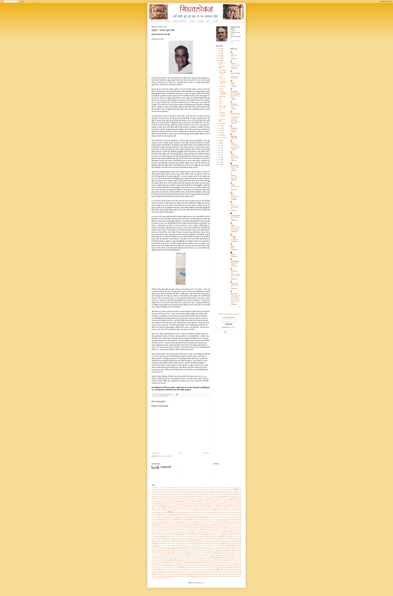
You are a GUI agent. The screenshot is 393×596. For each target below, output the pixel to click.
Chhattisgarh (210, 487)
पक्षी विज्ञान (226, 531)
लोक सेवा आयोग (178, 560)
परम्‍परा (210, 533)
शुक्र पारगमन (184, 566)
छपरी (241, 512)
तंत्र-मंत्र (198, 522)
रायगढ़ (210, 557)
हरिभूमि (195, 576)
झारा (158, 517)
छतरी (166, 512)
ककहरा (173, 499)
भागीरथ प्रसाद (182, 545)
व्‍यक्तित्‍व (169, 564)
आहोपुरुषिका (197, 496)
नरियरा (186, 528)
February (222, 137)
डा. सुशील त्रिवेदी (157, 519)
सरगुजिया (221, 569)
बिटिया (237, 541)
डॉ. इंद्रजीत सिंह (188, 519)
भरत (165, 545)
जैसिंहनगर (235, 516)
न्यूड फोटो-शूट (212, 529)
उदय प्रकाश (198, 498)
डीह (178, 519)
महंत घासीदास (166, 548)
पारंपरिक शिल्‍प (178, 534)
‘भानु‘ (177, 487)
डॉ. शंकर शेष (172, 522)
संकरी (166, 567)
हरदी (186, 576)
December (222, 62)
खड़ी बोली (160, 506)
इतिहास (221, 496)
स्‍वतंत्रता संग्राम (221, 574)
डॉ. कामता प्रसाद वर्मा (196, 519)
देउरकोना (158, 526)
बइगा (194, 540)
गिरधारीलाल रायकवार (183, 508)
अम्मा (220, 104)
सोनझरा (153, 574)
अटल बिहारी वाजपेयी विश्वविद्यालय (188, 491)
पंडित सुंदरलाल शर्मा (173, 533)
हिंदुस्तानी (231, 576)
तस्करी (217, 522)
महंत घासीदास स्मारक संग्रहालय (176, 548)
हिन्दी (234, 576)
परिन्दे (220, 533)
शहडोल (216, 564)
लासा (223, 559)
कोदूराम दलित (192, 505)
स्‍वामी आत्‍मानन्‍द (163, 576)
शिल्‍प (156, 566)
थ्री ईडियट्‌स (195, 524)
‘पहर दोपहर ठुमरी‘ (169, 487)
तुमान (158, 524)
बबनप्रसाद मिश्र (157, 541)
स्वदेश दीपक (236, 574)
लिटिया (233, 559)
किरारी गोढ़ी (175, 503)
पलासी (240, 533)
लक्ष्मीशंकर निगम (201, 559)
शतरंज (190, 564)
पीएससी (206, 534)
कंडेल (178, 499)
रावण (226, 557)
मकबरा (169, 547)
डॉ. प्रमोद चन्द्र (177, 521)
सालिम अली (215, 571)
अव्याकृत (171, 494)
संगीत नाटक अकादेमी (176, 567)
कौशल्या (223, 505)
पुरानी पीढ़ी (233, 534)
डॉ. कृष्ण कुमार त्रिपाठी (219, 519)
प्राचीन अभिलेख (197, 538)
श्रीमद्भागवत (236, 566)
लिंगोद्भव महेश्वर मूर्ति (228, 559)
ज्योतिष (156, 517)
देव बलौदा (162, 526)
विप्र (198, 562)
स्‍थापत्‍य (201, 574)
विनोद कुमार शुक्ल (193, 562)
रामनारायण (240, 555)
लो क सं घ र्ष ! (234, 293)
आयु (166, 496)
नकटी (232, 526)
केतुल (240, 503)
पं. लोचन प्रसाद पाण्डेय (189, 531)
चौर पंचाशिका (162, 512)
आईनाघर (206, 494)
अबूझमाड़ (159, 492)
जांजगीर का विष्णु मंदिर (165, 516)
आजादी (228, 494)
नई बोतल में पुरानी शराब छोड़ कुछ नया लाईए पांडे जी (235, 276)
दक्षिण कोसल (203, 524)
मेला (185, 552)
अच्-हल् (166, 491)
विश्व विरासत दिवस (229, 562)
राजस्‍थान (240, 553)
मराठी (158, 548)
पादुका (167, 534)
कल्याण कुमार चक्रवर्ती (175, 501)
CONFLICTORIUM (225, 487)
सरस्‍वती (230, 569)
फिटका (167, 540)
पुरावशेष (236, 534)
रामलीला (170, 557)
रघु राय (158, 553)
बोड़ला (218, 543)
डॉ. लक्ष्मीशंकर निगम (158, 522)
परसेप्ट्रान (217, 533)
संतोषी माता (236, 567)
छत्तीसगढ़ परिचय (185, 512)
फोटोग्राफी (187, 540)
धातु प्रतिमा (211, 526)
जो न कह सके (234, 104)
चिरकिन (226, 510)
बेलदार (191, 543)
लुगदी (160, 560)
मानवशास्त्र (160, 550)
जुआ (206, 516)
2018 (219, 145)
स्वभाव (152, 576)
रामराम (165, 557)
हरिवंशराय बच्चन (200, 576)
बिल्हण (165, 543)
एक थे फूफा (214, 498)
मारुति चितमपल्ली (166, 550)
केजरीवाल (237, 503)
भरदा (170, 545)
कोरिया (201, 505)
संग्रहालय (182, 567)
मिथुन (188, 550)
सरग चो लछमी (222, 96)
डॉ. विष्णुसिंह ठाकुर (165, 522)
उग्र (181, 498)
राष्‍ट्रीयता (157, 559)
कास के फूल (233, 84)
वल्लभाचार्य (218, 560)
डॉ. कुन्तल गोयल (203, 519)
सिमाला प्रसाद (236, 571)
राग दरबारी (220, 553)
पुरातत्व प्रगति (228, 534)
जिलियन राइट (181, 516)
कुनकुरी (190, 503)
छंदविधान (237, 512)
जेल (221, 516)
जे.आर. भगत (215, 516)
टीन (171, 517)
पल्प (152, 534)
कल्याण (169, 501)
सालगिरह (210, 571)
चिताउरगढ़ (219, 510)
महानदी (196, 548)
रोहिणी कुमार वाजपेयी (190, 559)
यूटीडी (225, 552)
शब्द (197, 564)
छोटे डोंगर (168, 514)
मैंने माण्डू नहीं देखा (203, 552)
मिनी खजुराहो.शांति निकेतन (205, 550)
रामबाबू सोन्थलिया (154, 557)
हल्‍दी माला (216, 576)
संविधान (159, 571)
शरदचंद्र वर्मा (210, 564)
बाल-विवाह (209, 541)
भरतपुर (168, 545)
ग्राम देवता (163, 510)
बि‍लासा (158, 543)
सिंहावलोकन (153, 572)
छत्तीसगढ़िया (208, 512)
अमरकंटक (177, 492)
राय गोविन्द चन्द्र (206, 557)
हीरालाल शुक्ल (159, 578)
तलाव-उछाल (213, 522)
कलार (166, 501)
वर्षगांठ (215, 560)
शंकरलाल (184, 564)
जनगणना (216, 514)
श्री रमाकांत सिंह (196, 566)
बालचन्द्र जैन (224, 542)
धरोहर (203, 526)
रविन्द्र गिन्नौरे (183, 553)
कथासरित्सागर (200, 499)
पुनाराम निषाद (219, 534)
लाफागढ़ (215, 559)
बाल (206, 541)
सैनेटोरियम (238, 572)
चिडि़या (215, 510)
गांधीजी (162, 508)
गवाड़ (241, 506)
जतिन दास (201, 514)
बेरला (185, 543)
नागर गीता (215, 528)
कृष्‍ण (225, 503)
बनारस (236, 540)
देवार (176, 526)
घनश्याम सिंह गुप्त (173, 510)
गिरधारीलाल (177, 508)
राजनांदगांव (232, 553)
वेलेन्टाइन (162, 564)
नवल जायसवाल (206, 528)
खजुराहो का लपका (154, 506)
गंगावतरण (208, 506)
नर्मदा (196, 528)
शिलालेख (153, 566)
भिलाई (232, 545)
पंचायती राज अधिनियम (235, 531)
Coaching (215, 487)
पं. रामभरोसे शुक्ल (167, 531)
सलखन (155, 571)
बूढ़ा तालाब (169, 543)
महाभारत (199, 548)
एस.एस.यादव (161, 499)
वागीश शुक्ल (236, 560)
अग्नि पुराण (159, 491)
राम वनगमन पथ (202, 555)
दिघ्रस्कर (228, 524)
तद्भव (201, 522)
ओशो (171, 499)
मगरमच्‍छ (176, 547)
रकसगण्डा (240, 552)
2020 (219, 140)
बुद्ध (166, 543)
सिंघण (228, 571)
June (220, 128)
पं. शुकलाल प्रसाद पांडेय (207, 531)
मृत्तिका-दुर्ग (169, 552)
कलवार (155, 501)
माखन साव (225, 548)
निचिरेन (165, 529)
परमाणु (207, 533)
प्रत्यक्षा (240, 536)
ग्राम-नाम (167, 510)
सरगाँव (212, 569)
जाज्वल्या (177, 516)
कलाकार (158, 501)
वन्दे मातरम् (208, 560)
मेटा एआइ (176, 552)
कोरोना (204, 505)
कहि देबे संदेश (218, 501)
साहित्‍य (219, 571)
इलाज (240, 496)
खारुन (166, 506)
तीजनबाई (153, 524)
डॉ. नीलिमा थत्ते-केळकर (169, 521)
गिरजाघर (172, 508)
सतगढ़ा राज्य (216, 567)
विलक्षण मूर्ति (213, 562)
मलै (160, 548)
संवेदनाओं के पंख (234, 284)
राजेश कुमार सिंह (177, 555)
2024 (219, 53)
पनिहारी (204, 533)
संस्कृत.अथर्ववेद (174, 571)
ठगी (185, 517)
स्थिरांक (205, 574)
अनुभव (232, 154)
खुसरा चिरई (185, 506)
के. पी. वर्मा (233, 503)
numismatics (181, 489)
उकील (179, 498)
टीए (170, 517)
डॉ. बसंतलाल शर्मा (183, 521)
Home (152, 21)
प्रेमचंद (229, 538)
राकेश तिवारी (215, 553)
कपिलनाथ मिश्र (210, 499)
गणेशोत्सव (224, 506)
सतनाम (220, 567)
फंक (152, 540)
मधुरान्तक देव (205, 547)
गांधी (152, 508)
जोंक (238, 516)
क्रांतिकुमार (227, 505)
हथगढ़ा (176, 576)
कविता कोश (197, 501)
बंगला (206, 540)
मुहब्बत (163, 552)
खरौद (164, 506)
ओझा (168, 499)
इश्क (162, 498)
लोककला (186, 560)
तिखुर (232, 522)
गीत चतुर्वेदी (190, 508)
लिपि (152, 560)
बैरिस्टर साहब (211, 543)
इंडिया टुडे (217, 496)
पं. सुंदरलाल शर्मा (215, 531)
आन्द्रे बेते (157, 496)
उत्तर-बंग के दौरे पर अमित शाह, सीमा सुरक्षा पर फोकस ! (235, 157)
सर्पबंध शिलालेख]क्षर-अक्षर (237, 569)
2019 (219, 143)
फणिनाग (154, 540)
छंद (235, 512)
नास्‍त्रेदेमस (161, 529)
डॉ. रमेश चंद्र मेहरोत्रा (222, 521)
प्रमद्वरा (169, 538)
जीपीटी (199, 516)
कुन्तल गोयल (194, 503)
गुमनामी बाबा (201, 508)
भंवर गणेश (174, 545)
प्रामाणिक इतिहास (222, 538)
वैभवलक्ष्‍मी (166, 564)
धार (223, 526)
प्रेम (226, 538)
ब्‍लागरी (155, 545)
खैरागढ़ (203, 506)
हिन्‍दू (236, 576)
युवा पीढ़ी (222, 552)
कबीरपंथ (220, 499)
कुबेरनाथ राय (201, 503)
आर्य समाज (171, 496)
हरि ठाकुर (191, 576)
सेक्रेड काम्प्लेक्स (232, 572)
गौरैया (160, 510)
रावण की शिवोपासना (230, 557)
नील (187, 529)
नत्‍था (241, 526)
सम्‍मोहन (199, 569)
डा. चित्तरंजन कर (216, 517)
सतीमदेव (225, 567)
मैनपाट (198, 552)
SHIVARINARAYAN (195, 489)
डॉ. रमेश (216, 521)
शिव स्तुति (233, 248)
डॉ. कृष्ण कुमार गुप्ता (210, 519)
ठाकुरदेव (205, 517)
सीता (157, 572)
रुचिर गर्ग (167, 559)
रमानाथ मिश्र (178, 553)
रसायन (201, 553)
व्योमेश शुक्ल (179, 564)
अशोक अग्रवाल (176, 494)
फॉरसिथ (183, 540)
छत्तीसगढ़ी (213, 512)
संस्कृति (178, 571)
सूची (225, 572)
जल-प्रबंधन (236, 514)
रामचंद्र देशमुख (225, 555)
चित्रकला (222, 510)
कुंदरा (188, 503)
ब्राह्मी (238, 543)
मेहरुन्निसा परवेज (194, 552)
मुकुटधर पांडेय (228, 550)
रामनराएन (221, 89)
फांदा (159, 540)
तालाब (230, 522)
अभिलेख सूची (222, 112)
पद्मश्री (201, 533)
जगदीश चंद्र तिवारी (178, 514)
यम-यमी (211, 552)
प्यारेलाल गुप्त (181, 536)
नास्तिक (157, 529)
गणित (219, 506)
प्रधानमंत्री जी (154, 538)
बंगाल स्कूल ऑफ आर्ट (211, 540)
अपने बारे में (160, 21)
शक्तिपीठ (187, 564)
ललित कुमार (209, 559)
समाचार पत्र (189, 569)
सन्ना (171, 569)
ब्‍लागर (152, 545)
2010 (219, 164)
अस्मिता (190, 494)
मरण (154, 548)
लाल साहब (220, 559)
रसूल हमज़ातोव (205, 553)
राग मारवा (224, 553)
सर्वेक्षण (152, 571)
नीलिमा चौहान (194, 529)
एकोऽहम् (233, 185)
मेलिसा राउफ (188, 552)
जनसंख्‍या (219, 514)
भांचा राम (187, 545)
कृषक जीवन (222, 503)
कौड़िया (220, 505)
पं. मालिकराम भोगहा (236, 529)
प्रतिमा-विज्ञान (214, 536)
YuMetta (227, 489)
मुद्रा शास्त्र (237, 550)
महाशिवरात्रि (209, 548)
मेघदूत (173, 552)
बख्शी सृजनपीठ (198, 540)
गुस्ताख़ (232, 225)
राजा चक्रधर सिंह (158, 555)
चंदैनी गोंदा (197, 510)
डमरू (211, 517)
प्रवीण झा (172, 538)
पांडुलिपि (164, 534)
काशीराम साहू (168, 503)
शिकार (234, 564)
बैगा (201, 543)
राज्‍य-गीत (182, 555)
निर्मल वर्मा (184, 529)
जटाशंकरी (194, 514)
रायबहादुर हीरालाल (218, 557)
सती (223, 567)
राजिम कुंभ (167, 555)
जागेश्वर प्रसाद (222, 86)
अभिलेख (168, 492)
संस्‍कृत (169, 571)
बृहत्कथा (173, 543)
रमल (175, 553)
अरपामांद (219, 492)
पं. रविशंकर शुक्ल (160, 531)
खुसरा (182, 506)
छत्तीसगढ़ (170, 512)
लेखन (167, 560)
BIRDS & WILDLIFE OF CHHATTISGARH (197, 487)
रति (170, 553)
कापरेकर (238, 501)
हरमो (188, 576)
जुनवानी (210, 516)
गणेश (220, 110)
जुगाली (232, 194)
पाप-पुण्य (170, 534)
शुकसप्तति (180, 566)
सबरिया (175, 569)
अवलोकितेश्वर (166, 494)
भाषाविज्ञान (229, 545)
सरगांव (214, 569)
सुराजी (220, 99)
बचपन (219, 540)
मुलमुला (157, 552)
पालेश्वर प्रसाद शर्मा (192, 534)
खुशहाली (178, 506)
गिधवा (167, 508)
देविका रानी (179, 526)
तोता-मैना (176, 524)
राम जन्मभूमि (192, 555)
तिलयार (240, 522)
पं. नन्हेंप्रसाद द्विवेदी (229, 529)
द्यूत (197, 526)
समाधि (197, 569)
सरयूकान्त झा (226, 569)
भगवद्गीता (159, 545)
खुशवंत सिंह (175, 506)
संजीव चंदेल (200, 567)
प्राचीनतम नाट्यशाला (215, 538)
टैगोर (179, 517)
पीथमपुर (209, 534)
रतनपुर (167, 554)
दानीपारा (224, 524)
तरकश (232, 143)
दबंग (222, 524)
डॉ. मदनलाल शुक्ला (210, 521)
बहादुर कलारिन (178, 541)
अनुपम (216, 491)
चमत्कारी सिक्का (210, 510)
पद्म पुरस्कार (197, 533)
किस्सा (179, 503)
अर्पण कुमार (240, 492)
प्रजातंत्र (189, 536)
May (220, 130)
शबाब (195, 564)
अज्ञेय (181, 491)
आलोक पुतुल (176, 496)
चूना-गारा (235, 510)
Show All (240, 306)
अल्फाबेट (156, 494)
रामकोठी (217, 555)
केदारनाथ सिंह (162, 505)
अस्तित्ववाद (187, 494)
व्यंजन (173, 564)
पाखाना (157, 534)
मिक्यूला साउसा (181, 550)
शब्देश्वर (202, 564)
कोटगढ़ (220, 76)
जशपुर (240, 514)
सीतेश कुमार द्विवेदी (169, 572)
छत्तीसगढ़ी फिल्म (231, 512)
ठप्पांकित (187, 517)
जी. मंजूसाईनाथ (187, 516)
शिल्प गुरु (158, 566)
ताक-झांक (220, 522)
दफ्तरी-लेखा (219, 524)
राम (188, 555)
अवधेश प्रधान (161, 494)
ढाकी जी (191, 522)
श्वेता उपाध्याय (161, 567)
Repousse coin (187, 489)
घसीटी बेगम (181, 510)
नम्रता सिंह (179, 528)
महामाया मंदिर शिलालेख (222, 115)
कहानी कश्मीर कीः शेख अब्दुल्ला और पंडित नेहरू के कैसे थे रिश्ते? (235, 228)
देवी (182, 526)
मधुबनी (201, 547)
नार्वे (155, 529)
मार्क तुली (171, 550)
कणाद (181, 499)
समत (181, 569)
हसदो (219, 576)
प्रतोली (237, 536)
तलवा (209, 522)
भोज (241, 545)
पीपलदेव (212, 534)
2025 (219, 51)
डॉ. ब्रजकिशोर (190, 521)
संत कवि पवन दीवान (206, 567)
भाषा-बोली (225, 545)
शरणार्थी (205, 564)
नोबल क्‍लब (207, 529)
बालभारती (229, 541)
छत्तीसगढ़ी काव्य (218, 512)
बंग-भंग (203, 540)
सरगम (209, 569)
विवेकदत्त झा (217, 562)
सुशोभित (215, 572)
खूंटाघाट (189, 506)
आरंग (168, 496)
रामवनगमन (175, 557)
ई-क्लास (168, 498)
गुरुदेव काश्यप (222, 508)
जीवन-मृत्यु (202, 516)
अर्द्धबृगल (235, 492)
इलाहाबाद (153, 498)
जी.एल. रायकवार (194, 516)
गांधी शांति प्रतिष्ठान (157, 508)
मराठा (156, 548)
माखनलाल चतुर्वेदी (230, 548)
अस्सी (194, 494)
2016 (219, 150)
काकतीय (222, 501)
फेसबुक (180, 540)
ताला (227, 522)
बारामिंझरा (203, 541)
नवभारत (201, 528)
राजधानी (228, 553)
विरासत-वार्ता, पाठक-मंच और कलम (223, 82)
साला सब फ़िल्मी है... (235, 261)
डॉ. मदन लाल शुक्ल (203, 521)
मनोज (232, 54)
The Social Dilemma (213, 489)
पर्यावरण (235, 533)
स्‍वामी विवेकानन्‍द (169, 576)
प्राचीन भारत (202, 538)
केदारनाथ (157, 505)
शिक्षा (237, 564)
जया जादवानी (231, 514)
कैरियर (177, 505)
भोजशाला (153, 547)
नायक (233, 528)
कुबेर (198, 503)
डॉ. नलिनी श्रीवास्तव (161, 521)
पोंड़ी (173, 536)
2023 (219, 56)
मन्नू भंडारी (237, 547)
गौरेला (158, 510)
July (220, 125)
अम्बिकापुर (206, 492)
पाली (188, 534)
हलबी (206, 576)
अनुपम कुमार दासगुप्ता (226, 491)
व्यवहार (175, 564)
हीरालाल (155, 578)
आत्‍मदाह (232, 494)
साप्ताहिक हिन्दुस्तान (201, 571)
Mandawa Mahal (171, 489)
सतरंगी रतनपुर (222, 78)
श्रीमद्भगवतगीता (231, 566)
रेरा (181, 559)
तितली (235, 522)
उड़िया (183, 498)
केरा (166, 505)
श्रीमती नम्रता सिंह (224, 566)
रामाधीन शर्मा (185, 557)
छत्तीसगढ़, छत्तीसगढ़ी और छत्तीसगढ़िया (223, 93)
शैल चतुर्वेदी (191, 566)
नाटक (226, 528)
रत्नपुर (172, 553)
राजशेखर (236, 553)
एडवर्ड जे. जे (226, 498)
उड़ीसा (186, 498)
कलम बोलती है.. (234, 91)
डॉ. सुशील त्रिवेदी (178, 522)
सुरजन (198, 572)
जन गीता (204, 514)
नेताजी (199, 529)
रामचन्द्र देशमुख (231, 555)
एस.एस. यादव (156, 499)
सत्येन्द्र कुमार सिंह (164, 396)
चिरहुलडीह (230, 510)
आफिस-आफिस (162, 496)
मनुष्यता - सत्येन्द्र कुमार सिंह (223, 106)
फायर (162, 540)
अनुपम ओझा (220, 491)
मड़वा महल (185, 547)
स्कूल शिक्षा (198, 574)
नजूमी (238, 526)
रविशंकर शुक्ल (189, 553)
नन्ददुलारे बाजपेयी (171, 528)
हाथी (221, 576)
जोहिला (240, 516)
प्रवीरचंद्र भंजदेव (177, 538)
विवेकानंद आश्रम (223, 562)
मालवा (177, 550)
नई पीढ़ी (229, 526)
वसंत (222, 560)
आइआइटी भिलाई (201, 494)
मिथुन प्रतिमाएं (197, 550)
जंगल (189, 514)
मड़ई (182, 547)
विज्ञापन (178, 562)
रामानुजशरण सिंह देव (191, 557)
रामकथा (213, 555)
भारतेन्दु (198, 545)
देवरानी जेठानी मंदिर (171, 526)
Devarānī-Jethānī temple (236, 487)
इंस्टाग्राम (165, 498)
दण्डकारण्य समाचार (209, 524)
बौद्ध (224, 543)
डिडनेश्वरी (162, 519)
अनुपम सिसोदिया (234, 491)
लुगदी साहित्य (163, 560)
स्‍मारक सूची (200, 21)
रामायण (196, 557)
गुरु (204, 508)
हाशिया (226, 576)
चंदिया (194, 510)
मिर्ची (211, 550)
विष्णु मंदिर (235, 562)
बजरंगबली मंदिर (226, 540)
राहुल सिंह (164, 559)
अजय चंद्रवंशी (171, 491)
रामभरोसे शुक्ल (160, 557)
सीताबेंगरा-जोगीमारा (162, 572)
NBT (177, 489)
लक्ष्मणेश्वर (196, 559)
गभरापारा (231, 506)
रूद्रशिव (175, 559)
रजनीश (164, 553)
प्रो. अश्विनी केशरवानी (237, 538)
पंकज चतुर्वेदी (221, 531)
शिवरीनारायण (169, 566)
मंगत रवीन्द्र (173, 547)
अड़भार (196, 491)
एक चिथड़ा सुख (209, 498)
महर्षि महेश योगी (192, 548)
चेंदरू (241, 510)
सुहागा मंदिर (222, 572)
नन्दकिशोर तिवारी (165, 528)
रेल (182, 559)
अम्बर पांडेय (202, 492)
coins (219, 487)
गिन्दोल (169, 508)
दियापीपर (240, 524)
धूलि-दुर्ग (226, 526)
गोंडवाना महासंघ (236, 508)
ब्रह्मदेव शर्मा (234, 543)
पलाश (238, 533)
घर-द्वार (177, 510)
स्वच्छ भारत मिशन (215, 574)
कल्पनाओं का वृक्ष (234, 165)
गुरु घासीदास (217, 508)
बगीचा (216, 540)
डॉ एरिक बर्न (182, 519)
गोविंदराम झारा (153, 510)
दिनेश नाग (232, 524)
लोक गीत (172, 560)
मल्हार (162, 548)
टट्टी (161, 517)
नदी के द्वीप (155, 528)
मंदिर (193, 547)
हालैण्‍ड (223, 576)
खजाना (237, 505)
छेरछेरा (165, 514)
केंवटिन (170, 505)
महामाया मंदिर (204, 548)
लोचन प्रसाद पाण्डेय (199, 560)
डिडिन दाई (167, 519)
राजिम (163, 555)
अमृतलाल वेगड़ (187, 492)
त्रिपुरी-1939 (181, 524)
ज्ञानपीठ (152, 517)
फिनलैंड (170, 540)
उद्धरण (208, 21)
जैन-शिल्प (231, 516)
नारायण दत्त (236, 528)
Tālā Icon (206, 489)
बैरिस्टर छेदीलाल (206, 543)
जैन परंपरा (227, 516)
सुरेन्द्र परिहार (201, 572)
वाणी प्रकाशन (153, 562)
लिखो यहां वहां (234, 136)
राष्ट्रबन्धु (153, 559)
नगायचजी (235, 526)
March (221, 135)
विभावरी (204, 562)
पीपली (216, 534)
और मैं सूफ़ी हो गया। (235, 239)
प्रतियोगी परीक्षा (221, 536)
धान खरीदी (221, 526)
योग (235, 552)
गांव (165, 508)
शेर (188, 566)
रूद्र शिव (171, 559)
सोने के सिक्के (169, 574)
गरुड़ (238, 506)
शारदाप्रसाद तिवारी (226, 564)
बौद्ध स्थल (227, 543)
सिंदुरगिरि (231, 571)
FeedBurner (232, 327)
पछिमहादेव (153, 533)
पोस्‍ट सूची (215, 21)
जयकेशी (227, 514)
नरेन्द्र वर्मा (192, 528)
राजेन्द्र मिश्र (171, 555)
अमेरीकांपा (197, 492)
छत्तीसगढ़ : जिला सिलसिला (179, 21)
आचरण (218, 494)
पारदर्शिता (173, 534)
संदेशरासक (163, 569)
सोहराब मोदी (191, 574)
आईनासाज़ (210, 494)
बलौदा (169, 541)
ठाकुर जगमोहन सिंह (200, 517)
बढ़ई (233, 540)
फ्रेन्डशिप (191, 540)
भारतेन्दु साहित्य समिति (209, 545)
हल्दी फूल (212, 576)
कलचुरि (230, 499)
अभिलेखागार (173, 492)
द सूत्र (199, 524)
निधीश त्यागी (169, 529)
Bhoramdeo (184, 487)
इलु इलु (159, 498)
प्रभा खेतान (165, 538)
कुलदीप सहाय (212, 503)
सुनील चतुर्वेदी (184, 572)
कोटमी (185, 505)
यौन (237, 552)
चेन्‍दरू (152, 512)
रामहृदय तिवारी (179, 557)
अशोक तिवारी (182, 494)
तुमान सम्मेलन (162, 524)
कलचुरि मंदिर (234, 499)
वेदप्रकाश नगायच (156, 564)
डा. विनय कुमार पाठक (232, 517)
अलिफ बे (153, 494)
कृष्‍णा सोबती (229, 503)
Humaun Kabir (158, 489)
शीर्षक (173, 566)
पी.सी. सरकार (201, 534)
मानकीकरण (156, 550)
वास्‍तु (158, 562)
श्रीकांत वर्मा (207, 566)
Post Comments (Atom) (165, 456)
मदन (191, 547)
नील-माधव (190, 529)
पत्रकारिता (192, 533)
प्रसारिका (186, 538)
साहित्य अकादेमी (224, 571)
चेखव (238, 510)
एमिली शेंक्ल (236, 498)
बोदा (220, 543)
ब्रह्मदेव (230, 543)
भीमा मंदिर (235, 545)
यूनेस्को (233, 552)
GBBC (152, 489)
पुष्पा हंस (159, 536)
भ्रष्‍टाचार (166, 547)
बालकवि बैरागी (213, 541)
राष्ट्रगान (236, 557)
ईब (172, 498)
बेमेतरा (183, 543)
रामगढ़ (220, 555)
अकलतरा (158, 396)
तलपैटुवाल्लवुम (205, 522)
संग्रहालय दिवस (188, 567)
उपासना (204, 498)
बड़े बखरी (230, 540)
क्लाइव (234, 505)
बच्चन (221, 540)
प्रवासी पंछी (233, 129)
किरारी (172, 503)
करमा (227, 499)
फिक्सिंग (164, 540)
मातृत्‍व (237, 548)
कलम (238, 499)
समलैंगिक (184, 569)
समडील (178, 569)
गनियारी (227, 506)
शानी (222, 564)
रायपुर (213, 557)
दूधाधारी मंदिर (153, 526)
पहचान (154, 534)
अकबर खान (231, 489)
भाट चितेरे (191, 545)
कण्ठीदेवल (184, 499)
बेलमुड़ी (199, 543)
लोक (170, 560)
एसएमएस (165, 499)
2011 (219, 162)
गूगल (230, 508)
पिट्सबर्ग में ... (234, 175)
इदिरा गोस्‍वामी (231, 496)
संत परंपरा (212, 567)
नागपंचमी (211, 528)
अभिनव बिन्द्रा (164, 492)
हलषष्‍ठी (208, 576)
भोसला (162, 547)
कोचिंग (180, 505)
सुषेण (218, 572)
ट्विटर (183, 517)
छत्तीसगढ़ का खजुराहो (178, 512)
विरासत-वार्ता (208, 562)
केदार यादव (153, 505)
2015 (219, 152)
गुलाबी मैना (227, 508)
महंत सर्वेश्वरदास (186, 548)
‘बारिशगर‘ (174, 487)
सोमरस (174, 574)
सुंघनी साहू (180, 572)
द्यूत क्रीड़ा (200, 526)
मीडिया (217, 550)
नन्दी (176, 528)
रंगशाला (155, 553)
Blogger (202, 583)
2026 (219, 48)
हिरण (238, 576)
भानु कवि (194, 545)
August (221, 123)
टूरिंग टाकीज (175, 517)
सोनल (156, 574)
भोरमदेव (156, 547)
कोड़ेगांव (188, 505)
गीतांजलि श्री (194, 508)
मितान (185, 550)
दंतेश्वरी (214, 524)
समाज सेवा (193, 569)
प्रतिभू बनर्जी (205, 536)
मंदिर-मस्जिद (196, 547)
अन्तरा (238, 491)
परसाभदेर (213, 533)
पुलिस (156, 536)
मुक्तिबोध (233, 550)
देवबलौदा (165, 526)
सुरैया (213, 572)
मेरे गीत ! (233, 254)
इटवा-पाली (201, 496)
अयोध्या (212, 492)
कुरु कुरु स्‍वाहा (207, 503)
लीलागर (157, 560)
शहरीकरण (219, 564)
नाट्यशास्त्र (229, 528)
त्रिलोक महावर (186, 524)
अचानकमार (163, 491)
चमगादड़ (205, 510)
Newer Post (155, 453)
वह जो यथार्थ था (231, 560)
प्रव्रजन (182, 538)
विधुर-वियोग (188, 562)
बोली (222, 543)
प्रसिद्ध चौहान (190, 538)
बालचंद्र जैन (218, 541)
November (222, 66)
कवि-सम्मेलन (189, 501)
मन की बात (214, 547)
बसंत (171, 541)
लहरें (232, 204)
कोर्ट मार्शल (208, 505)
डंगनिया (208, 517)
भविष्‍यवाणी (178, 545)
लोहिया (205, 560)
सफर (173, 569)
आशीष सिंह (185, 496)
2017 (219, 148)
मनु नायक (226, 547)
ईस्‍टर (176, 498)
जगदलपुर (172, 514)
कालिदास (158, 503)
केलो (168, 505)
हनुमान (179, 576)
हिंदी (228, 576)
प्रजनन (185, 536)
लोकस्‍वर (193, 560)
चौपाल (158, 512)
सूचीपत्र (227, 572)
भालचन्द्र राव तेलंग (216, 545)
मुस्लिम (160, 552)
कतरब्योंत (233, 63)
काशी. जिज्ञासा (162, 503)
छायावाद (156, 514)
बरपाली (162, 541)
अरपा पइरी (216, 492)
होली (168, 578)
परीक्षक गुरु (228, 533)
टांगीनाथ (167, 517)
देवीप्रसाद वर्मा (185, 526)
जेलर (224, 516)
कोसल (217, 505)
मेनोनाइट (180, 552)
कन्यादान (204, 499)
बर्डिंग (164, 541)
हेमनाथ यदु (165, 578)
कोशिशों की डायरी (213, 505)
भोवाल (160, 547)
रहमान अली (211, 553)
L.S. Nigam (164, 489)
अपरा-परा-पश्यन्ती (154, 492)
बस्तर (174, 542)
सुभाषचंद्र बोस (193, 572)
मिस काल (214, 550)
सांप (196, 571)
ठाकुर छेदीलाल (193, 517)
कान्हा (236, 501)
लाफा (213, 559)
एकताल (218, 498)
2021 (219, 60)
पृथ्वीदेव (166, 536)
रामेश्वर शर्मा (200, 557)
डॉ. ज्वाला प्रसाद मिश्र (227, 519)
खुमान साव (170, 506)
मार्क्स (174, 550)
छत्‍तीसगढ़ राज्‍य (203, 512)
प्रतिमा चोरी (210, 536)
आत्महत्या (235, 494)
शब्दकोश (199, 564)
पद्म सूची (192, 21)
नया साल (183, 528)
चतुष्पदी (191, 510)
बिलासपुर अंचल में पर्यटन (223, 73)
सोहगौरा (187, 574)
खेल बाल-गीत (198, 506)
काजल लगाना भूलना (230, 501)
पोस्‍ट (175, 536)
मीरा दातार (221, 550)
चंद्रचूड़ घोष (201, 510)
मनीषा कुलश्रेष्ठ (221, 547)
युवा (219, 552)
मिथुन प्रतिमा (191, 550)
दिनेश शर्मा (236, 524)
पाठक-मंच (160, 534)
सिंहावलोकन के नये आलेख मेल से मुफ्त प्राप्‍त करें (228, 314)
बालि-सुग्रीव (233, 541)
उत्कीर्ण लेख (190, 498)
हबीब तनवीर (183, 576)
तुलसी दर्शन (170, 524)
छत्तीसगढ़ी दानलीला (224, 512)
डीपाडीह (176, 519)
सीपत (174, 572)
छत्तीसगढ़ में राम (197, 512)
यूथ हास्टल (229, 552)
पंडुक (178, 533)
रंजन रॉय (161, 553)
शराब (213, 564)
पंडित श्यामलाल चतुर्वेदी (165, 533)
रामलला (167, 557)
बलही (167, 541)
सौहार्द (195, 574)
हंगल (174, 576)
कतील (187, 499)
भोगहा (239, 545)
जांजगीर (159, 516)
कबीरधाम (217, 499)
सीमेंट (176, 572)
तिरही (237, 522)
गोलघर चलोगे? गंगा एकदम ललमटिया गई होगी (235, 207)
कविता (193, 501)
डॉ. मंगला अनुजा (196, 521)
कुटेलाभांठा (182, 503)
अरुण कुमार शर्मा (224, 492)
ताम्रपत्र (224, 522)
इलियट (156, 498)
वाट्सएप (240, 560)
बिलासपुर (155, 543)
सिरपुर (240, 571)
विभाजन (201, 562)
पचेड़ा (241, 531)
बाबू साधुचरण (198, 541)
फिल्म (173, 540)
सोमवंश (177, 574)
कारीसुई (154, 503)
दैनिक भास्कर (193, 526)
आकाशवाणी (215, 494)
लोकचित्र (190, 560)
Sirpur (202, 489)
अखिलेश (154, 491)
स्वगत (210, 574)
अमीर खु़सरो (182, 492)
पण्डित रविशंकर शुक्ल (183, 533)
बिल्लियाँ (161, 543)
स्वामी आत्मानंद (156, 576)
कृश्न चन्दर (218, 503)
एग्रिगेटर (222, 498)
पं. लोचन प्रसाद (174, 531)
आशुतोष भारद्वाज (191, 496)
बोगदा (215, 543)
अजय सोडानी (177, 491)
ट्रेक (181, 517)
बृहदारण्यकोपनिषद (178, 543)
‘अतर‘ (152, 487)
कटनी (176, 499)
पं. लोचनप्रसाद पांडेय (198, 531)
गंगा (205, 506)
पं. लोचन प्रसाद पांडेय (181, 531)
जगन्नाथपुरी (185, 514)
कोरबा (196, 505)
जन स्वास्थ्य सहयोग (210, 514)
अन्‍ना (241, 491)
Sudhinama (234, 128)
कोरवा (199, 505)
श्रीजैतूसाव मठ (212, 566)
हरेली (204, 576)
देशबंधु (190, 526)
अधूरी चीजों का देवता (202, 491)
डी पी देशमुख (171, 519)
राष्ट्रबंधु (240, 557)
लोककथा (183, 560)
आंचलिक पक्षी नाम (223, 494)
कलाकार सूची (162, 501)
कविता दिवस (202, 501)
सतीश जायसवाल (230, 567)
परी (225, 533)
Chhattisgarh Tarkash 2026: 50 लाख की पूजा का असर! (235, 146)
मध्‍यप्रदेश (209, 547)
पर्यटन (231, 533)
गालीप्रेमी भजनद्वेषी (234, 76)
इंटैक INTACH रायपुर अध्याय (209, 496)
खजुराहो (240, 505)
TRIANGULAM (221, 489)
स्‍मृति (208, 574)
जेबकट (219, 516)
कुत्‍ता (185, 503)
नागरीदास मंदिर (219, 528)
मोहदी (208, 552)
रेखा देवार (178, 559)
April (220, 133)
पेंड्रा (169, 536)
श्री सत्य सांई (202, 566)
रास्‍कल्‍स (160, 559)
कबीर (214, 499)
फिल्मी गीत (177, 540)
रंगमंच (152, 553)
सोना (162, 574)
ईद (170, 498)
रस (199, 553)
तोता (173, 524)
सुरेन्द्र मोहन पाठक (208, 572)
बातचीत (182, 541)
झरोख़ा (232, 246)
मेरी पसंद (168, 21)
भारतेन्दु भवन (202, 545)
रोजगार (185, 559)
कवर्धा (181, 501)
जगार (191, 514)
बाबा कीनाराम (186, 541)
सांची (194, 571)
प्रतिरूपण (226, 536)
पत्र (188, 533)
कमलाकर (224, 499)
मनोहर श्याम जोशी (231, 547)
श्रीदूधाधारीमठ (218, 566)
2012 (219, 159)
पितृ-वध (197, 534)
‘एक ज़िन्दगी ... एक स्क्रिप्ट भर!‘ (160, 487)
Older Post (206, 453)
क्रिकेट (231, 505)
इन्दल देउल (237, 496)
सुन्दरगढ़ (188, 572)
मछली (180, 547)
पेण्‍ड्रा (171, 536)
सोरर (179, 574)
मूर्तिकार (166, 552)
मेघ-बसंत (221, 101)
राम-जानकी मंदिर (209, 555)
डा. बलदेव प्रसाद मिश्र (223, 517)
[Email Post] (176, 394)
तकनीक (194, 522)
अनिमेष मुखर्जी (212, 491)
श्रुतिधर (157, 567)
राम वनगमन (197, 555)
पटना (156, 533)
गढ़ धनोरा (216, 506)
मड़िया (189, 547)
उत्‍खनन (193, 498)
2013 (219, 157)
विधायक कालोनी (183, 562)
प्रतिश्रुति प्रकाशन (231, 536)
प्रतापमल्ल (193, 536)
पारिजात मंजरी (183, 534)
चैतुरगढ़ (155, 512)
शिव (161, 566)
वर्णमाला (212, 560)
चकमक (188, 510)
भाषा (222, 545)
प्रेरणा (232, 538)
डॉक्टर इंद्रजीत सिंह (186, 522)
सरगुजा (218, 569)
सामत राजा (207, 571)
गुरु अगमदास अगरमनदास (209, 508)
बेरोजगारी (188, 543)
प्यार (177, 536)
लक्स (206, 559)
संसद (167, 571)
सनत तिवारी (167, 569)
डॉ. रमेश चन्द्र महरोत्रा (231, 521)
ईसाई (174, 498)
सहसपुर (182, 571)
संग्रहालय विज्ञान (194, 567)
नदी (152, 528)
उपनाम (201, 498)
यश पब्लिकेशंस (216, 552)
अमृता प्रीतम (193, 492)
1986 (179, 487)
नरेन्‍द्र (189, 528)
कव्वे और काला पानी (208, 501)
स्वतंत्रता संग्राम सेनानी (229, 574)
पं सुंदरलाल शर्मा (218, 529)
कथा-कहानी (191, 499)
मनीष (217, 547)
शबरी (193, 564)
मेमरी (183, 552)
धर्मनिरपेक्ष (206, 526)
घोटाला (185, 510)
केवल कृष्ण (174, 505)
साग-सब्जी (191, 571)
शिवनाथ (164, 566)
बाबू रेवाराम (194, 541)
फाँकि (157, 540)
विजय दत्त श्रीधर (162, 562)
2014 (219, 155)
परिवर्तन (222, 533)
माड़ (234, 548)
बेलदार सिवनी (195, 543)
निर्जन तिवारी (174, 529)
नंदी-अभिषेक (159, 528)
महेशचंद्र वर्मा (220, 548)
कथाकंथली (195, 499)
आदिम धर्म (240, 494)
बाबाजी (190, 541)
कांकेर (225, 501)
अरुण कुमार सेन (230, 492)
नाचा (223, 528)
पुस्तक (162, 536)
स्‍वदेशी (240, 574)
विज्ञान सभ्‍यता (173, 562)
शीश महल (176, 566)
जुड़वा (208, 516)
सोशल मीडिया (183, 574)
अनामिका (207, 491)
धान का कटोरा (215, 526)
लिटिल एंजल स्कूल (238, 559)
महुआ (212, 548)
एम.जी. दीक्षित (231, 498)
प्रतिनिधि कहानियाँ (198, 536)
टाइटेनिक (163, 517)
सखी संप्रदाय (169, 567)
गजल (211, 506)
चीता (233, 510)
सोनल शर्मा (159, 574)
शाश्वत (232, 564)
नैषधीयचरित (202, 529)
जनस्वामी (223, 514)
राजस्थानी (153, 555)
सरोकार (232, 83)
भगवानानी (162, 545)
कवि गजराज (184, 501)
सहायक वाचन (186, 571)
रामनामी (236, 555)
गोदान (240, 508)
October (221, 70)
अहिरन (196, 494)
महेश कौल (215, 548)
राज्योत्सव (186, 555)
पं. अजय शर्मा (223, 529)
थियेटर (191, 524)
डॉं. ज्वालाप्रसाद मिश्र (236, 519)
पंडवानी (159, 533)
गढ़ (213, 506)
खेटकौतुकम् (194, 506)
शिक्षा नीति (240, 564)
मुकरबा (224, 550)
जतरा (197, 514)
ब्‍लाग (240, 543)
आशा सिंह (181, 496)
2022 (219, 58)
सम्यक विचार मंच (205, 569)
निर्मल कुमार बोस (179, 529)
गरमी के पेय (235, 506)
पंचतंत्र (229, 531)
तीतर (156, 524)
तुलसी (166, 524)
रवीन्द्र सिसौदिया (195, 553)
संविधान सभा (163, 571)
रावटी (224, 557)
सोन (241, 572)
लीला (154, 560)
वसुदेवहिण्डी (225, 560)
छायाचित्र (153, 514)
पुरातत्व (223, 534)
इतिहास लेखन (226, 496)
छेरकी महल (161, 514)
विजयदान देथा (168, 562)
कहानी (213, 501)
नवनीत (198, 528)
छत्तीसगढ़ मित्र (191, 512)
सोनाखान (165, 574)
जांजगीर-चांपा (172, 516)
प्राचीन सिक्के (208, 538)
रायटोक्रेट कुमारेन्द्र (235, 215)
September (222, 119)
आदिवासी (153, 496)
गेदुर (232, 508)
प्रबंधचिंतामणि (159, 538)
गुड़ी (198, 508)
